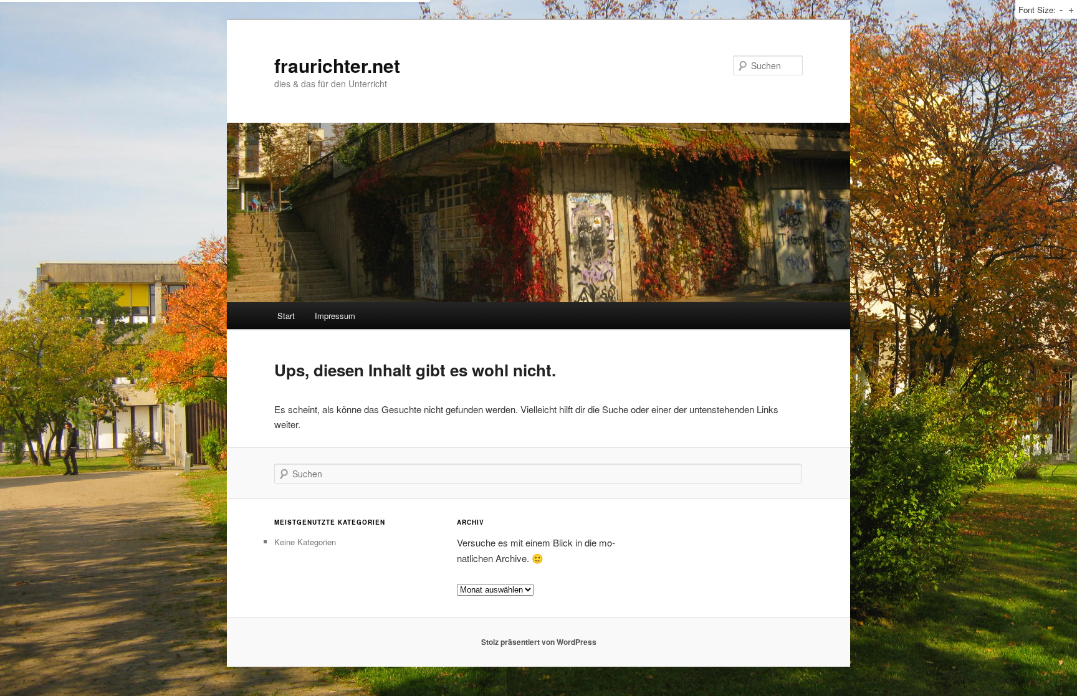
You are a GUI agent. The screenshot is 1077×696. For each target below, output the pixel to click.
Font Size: (1037, 10)
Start (286, 316)
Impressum (335, 316)
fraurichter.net (337, 65)
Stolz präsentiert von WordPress (538, 641)
